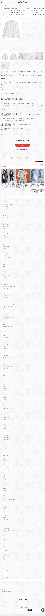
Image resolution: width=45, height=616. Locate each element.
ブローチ (4, 497)
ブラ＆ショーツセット (6, 417)
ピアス (4, 484)
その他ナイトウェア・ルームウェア (9, 408)
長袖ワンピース (5, 217)
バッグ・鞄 (4, 426)
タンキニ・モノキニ (6, 384)
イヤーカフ (4, 488)
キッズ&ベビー (4, 515)
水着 (2, 377)
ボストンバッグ (5, 455)
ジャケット (4, 572)
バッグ (4, 559)
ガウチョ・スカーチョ (6, 361)
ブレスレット (5, 492)
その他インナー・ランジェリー (8, 424)
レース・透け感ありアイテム (7, 204)
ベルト (4, 508)
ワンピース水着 (5, 381)
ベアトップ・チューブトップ (8, 262)
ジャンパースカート (6, 528)
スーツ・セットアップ (6, 577)
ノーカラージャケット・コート (8, 299)
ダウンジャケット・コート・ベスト (9, 286)
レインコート (5, 319)
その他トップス (5, 266)
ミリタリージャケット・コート (8, 315)
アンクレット (5, 495)
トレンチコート (5, 297)
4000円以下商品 (4, 202)
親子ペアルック (5, 550)
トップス (3, 239)
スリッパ (4, 475)
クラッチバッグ (5, 435)
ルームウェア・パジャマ (6, 393)
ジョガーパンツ (5, 370)
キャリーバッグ (5, 450)
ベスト (4, 264)
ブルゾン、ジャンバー (6, 324)
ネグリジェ (4, 395)
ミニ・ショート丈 (6, 337)
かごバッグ (4, 448)
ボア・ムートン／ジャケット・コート (9, 310)
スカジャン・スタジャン (7, 279)
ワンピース (4, 526)
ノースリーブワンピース (7, 213)
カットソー (4, 248)
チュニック (4, 255)
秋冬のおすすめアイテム (6, 206)
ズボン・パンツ (5, 570)
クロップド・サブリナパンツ (8, 366)
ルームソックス (5, 401)
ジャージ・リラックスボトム (8, 344)
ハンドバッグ (5, 428)
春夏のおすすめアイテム (6, 208)
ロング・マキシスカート (7, 330)
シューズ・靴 (4, 461)
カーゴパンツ (5, 359)
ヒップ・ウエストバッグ (7, 439)
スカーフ (4, 479)
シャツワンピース (6, 219)
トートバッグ (5, 433)
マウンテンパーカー (6, 308)
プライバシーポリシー (6, 589)
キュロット (4, 535)
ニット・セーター (6, 246)
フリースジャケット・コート (8, 306)
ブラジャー (4, 413)
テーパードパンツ (6, 357)
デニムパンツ (5, 353)
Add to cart (22, 145)
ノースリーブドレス (6, 226)
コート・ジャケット (6, 541)
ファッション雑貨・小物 (7, 555)
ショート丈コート (6, 273)
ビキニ (4, 379)
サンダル (4, 464)
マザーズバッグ (5, 446)
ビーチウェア (5, 388)
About (3, 582)
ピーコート (4, 302)
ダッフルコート (5, 288)
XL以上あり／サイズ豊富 (6, 199)
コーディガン (5, 277)
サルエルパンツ (5, 368)
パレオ (4, 386)
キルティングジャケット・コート (8, 275)
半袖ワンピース (5, 215)
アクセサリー (4, 477)
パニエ (4, 501)
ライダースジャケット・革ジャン (8, 317)
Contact (3, 587)
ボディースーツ (5, 421)
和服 (3, 557)
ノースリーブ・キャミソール (8, 257)
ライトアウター (5, 270)
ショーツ (4, 415)
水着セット (4, 390)
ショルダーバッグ (6, 430)
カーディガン (5, 250)
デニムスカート (5, 339)
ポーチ (4, 459)
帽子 (3, 552)
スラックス (4, 350)
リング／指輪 (5, 490)
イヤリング (4, 486)
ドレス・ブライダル (5, 224)
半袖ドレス (4, 228)
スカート (3, 328)
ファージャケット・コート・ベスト (9, 304)
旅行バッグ (4, 444)
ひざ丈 (4, 335)
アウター (3, 268)
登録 (30, 609)
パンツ (4, 539)
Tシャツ (4, 244)
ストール (4, 506)
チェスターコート (6, 290)
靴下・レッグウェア (6, 544)
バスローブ (4, 404)
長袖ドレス (4, 230)
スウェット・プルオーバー (7, 253)
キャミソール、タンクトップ (8, 419)
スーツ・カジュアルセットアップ (8, 530)
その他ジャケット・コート (7, 326)
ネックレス (4, 481)
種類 (1, 134)
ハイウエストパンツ (6, 348)
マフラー (4, 504)
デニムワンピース (6, 222)
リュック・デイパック (6, 437)
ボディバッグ (5, 441)
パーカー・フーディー (6, 259)
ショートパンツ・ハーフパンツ (8, 346)
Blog (3, 584)
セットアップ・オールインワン (7, 233)
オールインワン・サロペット (8, 237)
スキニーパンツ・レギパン (7, 373)
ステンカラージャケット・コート (8, 284)
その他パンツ (5, 375)
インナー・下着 (5, 519)
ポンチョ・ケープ (6, 313)
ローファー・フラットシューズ (8, 472)
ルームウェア (5, 399)
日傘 (3, 510)
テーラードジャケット (6, 293)
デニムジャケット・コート (7, 295)
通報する (41, 164)
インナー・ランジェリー (6, 410)
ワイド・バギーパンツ (6, 364)
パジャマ (4, 397)
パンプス (4, 468)
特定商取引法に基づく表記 (7, 591)
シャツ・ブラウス (6, 242)
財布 (3, 512)
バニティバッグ (5, 457)
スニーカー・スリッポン (7, 470)
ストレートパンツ (6, 355)
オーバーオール (5, 575)
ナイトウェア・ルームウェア (8, 517)
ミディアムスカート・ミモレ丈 (8, 333)
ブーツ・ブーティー (6, 466)
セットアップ (5, 235)
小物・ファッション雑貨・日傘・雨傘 (8, 499)
